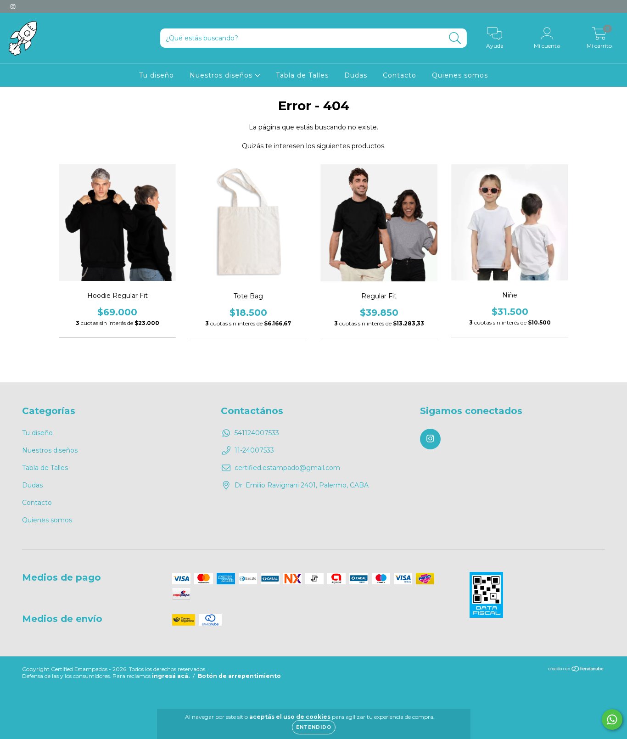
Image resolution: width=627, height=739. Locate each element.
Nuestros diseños (222, 75)
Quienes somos (460, 75)
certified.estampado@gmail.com (287, 468)
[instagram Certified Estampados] (13, 6)
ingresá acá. (171, 675)
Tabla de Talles (302, 75)
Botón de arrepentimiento (239, 675)
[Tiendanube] (576, 669)
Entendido (313, 727)
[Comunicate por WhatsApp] (612, 719)
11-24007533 (254, 450)
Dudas (355, 75)
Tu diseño (156, 75)
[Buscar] (455, 38)
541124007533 (257, 433)
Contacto (399, 75)
